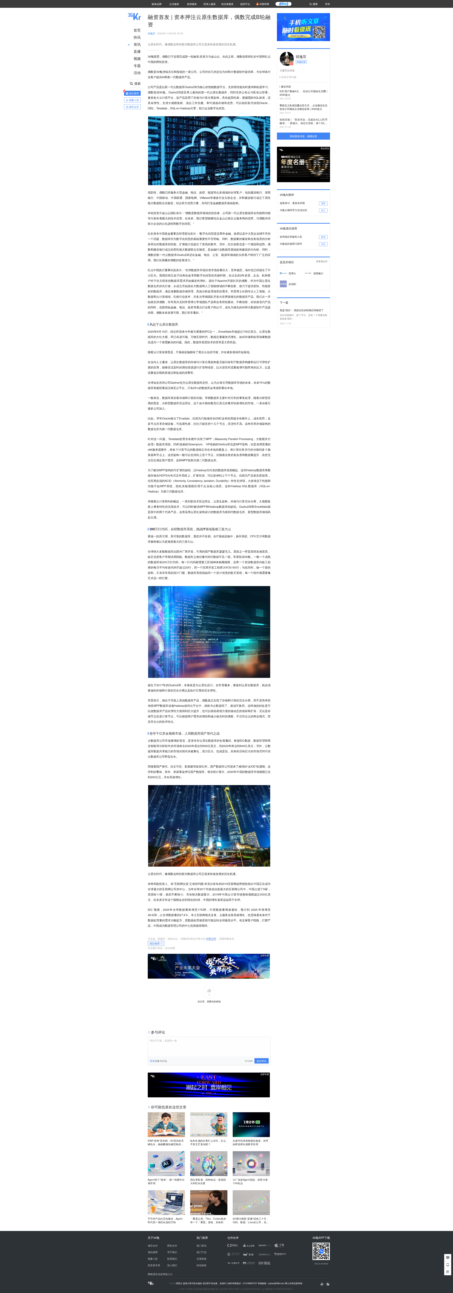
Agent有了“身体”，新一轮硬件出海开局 (166, 1181)
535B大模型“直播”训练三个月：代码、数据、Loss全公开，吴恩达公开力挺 (251, 1220)
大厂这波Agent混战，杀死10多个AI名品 (250, 1181)
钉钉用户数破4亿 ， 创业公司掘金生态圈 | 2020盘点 (303, 92)
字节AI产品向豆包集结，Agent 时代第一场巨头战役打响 (165, 1220)
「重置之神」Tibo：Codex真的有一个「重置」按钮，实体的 (208, 1220)
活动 (137, 72)
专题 (137, 65)
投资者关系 (154, 1265)
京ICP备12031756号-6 (231, 1288)
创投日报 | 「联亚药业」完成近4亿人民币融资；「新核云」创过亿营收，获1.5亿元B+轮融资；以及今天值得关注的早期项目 (303, 121)
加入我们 (172, 1265)
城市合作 (153, 1245)
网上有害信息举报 (293, 1283)
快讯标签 (202, 1265)
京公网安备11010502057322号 (277, 1288)
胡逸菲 (151, 33)
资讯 (137, 44)
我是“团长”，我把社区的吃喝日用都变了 (302, 310)
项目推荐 (155, 943)
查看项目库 (322, 261)
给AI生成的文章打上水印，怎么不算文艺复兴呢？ (208, 1142)
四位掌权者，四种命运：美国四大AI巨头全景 (208, 1181)
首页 (137, 30)
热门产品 (202, 1252)
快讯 (137, 37)
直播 (137, 51)
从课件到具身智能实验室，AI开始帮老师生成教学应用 (250, 1142)
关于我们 (172, 1252)
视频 (137, 58)
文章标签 (202, 1258)
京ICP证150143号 (252, 1288)
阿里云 (179, 1283)
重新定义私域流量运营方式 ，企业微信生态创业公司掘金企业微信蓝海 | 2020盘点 (303, 107)
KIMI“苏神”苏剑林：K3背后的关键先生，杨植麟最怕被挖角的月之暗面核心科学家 (166, 1142)
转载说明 (211, 938)
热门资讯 (202, 1245)
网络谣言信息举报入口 (160, 1274)
